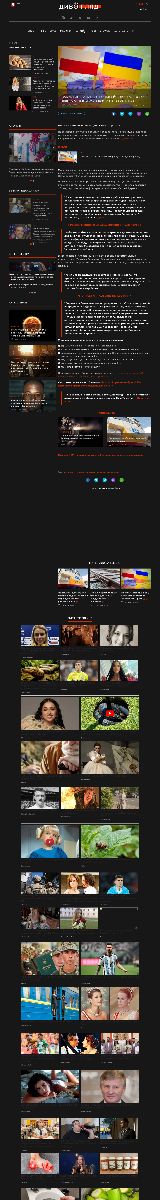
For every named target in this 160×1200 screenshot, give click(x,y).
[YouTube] (88, 18)
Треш (92, 31)
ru (141, 4)
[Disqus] (104, 528)
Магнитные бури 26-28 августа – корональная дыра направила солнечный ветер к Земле (29, 333)
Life (43, 31)
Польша (68, 472)
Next (138, 31)
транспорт (113, 472)
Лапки (79, 31)
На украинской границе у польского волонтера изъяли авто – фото (135, 596)
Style (53, 31)
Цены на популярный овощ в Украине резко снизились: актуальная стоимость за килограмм (43, 64)
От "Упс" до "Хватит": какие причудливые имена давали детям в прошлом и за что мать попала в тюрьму (32, 277)
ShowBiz (105, 31)
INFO (135, 31)
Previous (21, 31)
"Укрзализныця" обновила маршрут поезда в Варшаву (110, 156)
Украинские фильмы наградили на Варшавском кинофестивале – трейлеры (80, 438)
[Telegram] (80, 18)
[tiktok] (71, 18)
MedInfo (65, 31)
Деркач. (101, 217)
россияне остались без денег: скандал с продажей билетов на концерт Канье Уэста (29, 403)
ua (135, 4)
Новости (31, 31)
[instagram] (62, 18)
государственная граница (90, 472)
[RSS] (97, 18)
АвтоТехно (121, 31)
